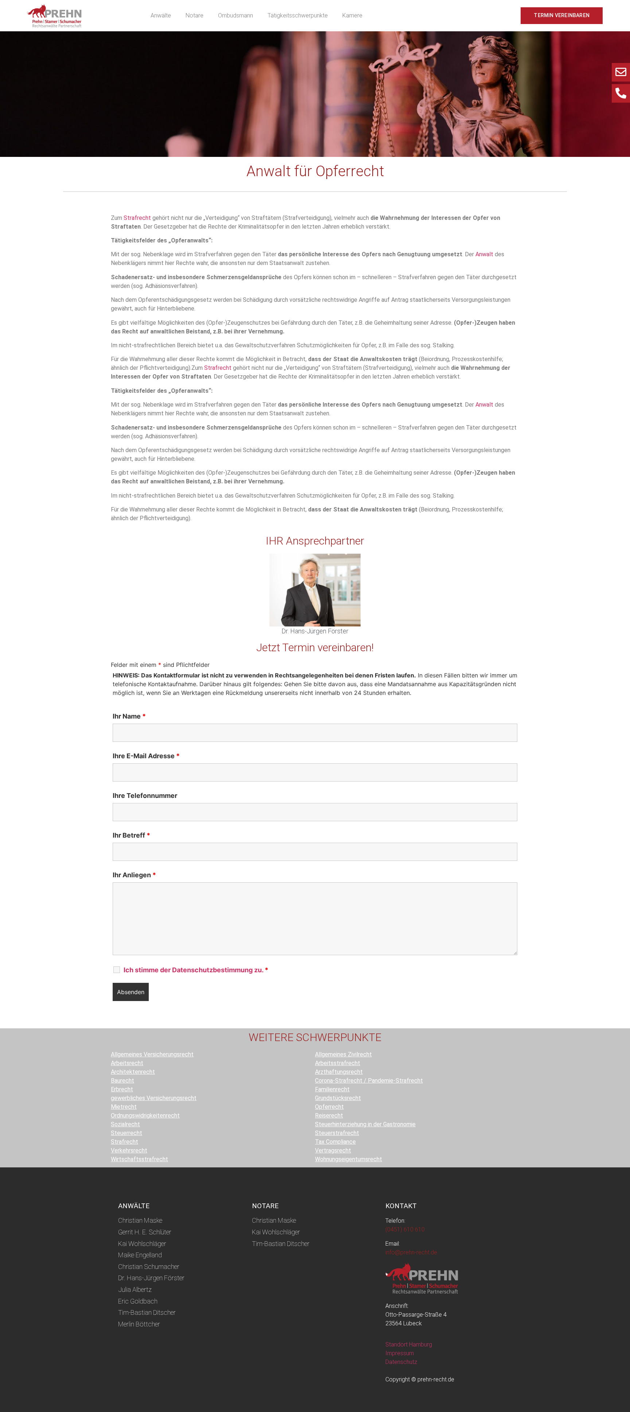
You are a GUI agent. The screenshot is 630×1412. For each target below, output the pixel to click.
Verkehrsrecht (129, 1150)
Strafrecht (137, 217)
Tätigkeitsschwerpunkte (298, 15)
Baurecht (122, 1080)
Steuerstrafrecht (337, 1133)
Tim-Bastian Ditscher (147, 1312)
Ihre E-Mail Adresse (146, 756)
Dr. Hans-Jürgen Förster (315, 631)
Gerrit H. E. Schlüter (144, 1232)
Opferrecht (329, 1106)
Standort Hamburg (408, 1344)
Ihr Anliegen (134, 875)
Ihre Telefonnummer (145, 795)
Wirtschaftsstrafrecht (139, 1159)
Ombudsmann (235, 15)
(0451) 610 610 (405, 1229)
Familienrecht (332, 1089)
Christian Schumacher (148, 1266)
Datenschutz (401, 1361)
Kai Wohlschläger (142, 1243)
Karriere (352, 15)
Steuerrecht (126, 1133)
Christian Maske (140, 1220)
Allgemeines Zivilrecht (343, 1054)
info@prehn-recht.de (411, 1252)
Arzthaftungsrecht (339, 1071)
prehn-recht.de (435, 1379)
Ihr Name (129, 716)
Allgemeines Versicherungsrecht (152, 1054)
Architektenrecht (133, 1071)
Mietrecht (124, 1106)
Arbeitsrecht (127, 1063)
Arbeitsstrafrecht (337, 1063)
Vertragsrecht (333, 1150)
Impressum (399, 1353)
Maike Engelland (140, 1255)
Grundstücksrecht (338, 1098)
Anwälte (161, 15)
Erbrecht (122, 1089)
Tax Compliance (335, 1141)
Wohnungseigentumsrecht (348, 1159)
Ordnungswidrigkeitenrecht (145, 1115)
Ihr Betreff (131, 835)
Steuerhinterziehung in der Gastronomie (365, 1124)
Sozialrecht (125, 1124)
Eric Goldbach (138, 1301)
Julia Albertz (135, 1289)
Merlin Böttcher (139, 1324)
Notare (194, 15)
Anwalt (484, 254)
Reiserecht (329, 1115)
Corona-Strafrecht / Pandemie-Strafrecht (369, 1080)
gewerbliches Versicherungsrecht (154, 1098)
